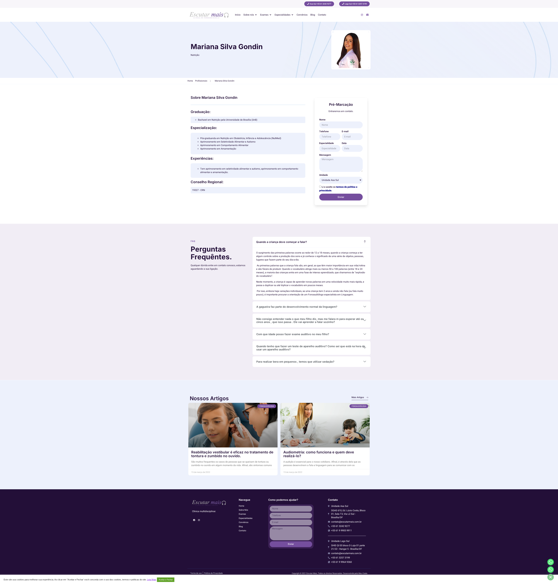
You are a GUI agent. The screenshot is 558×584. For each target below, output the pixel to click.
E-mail (345, 131)
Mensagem (325, 155)
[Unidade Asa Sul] (550, 562)
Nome (322, 119)
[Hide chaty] (550, 577)
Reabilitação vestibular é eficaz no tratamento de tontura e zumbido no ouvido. (232, 454)
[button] (250, 14)
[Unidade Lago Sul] (550, 569)
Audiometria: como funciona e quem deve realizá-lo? (318, 454)
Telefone (324, 131)
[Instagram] (199, 520)
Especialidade (326, 143)
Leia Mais (151, 579)
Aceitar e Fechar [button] (166, 580)
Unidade (323, 175)
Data (344, 143)
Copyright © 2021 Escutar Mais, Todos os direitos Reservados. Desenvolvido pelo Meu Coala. (330, 573)
